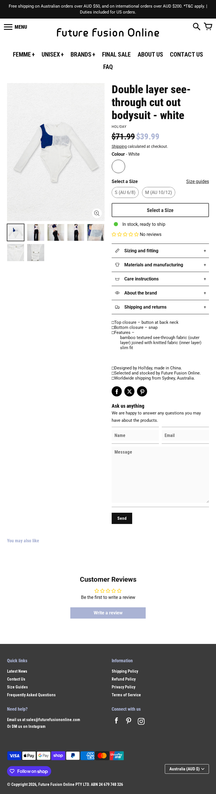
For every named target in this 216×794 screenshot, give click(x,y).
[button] (125, 234)
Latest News (17, 671)
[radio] (118, 166)
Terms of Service (126, 695)
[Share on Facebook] (117, 391)
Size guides (197, 181)
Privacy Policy (123, 687)
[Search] (196, 27)
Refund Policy (124, 679)
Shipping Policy (125, 671)
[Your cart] (208, 27)
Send (122, 518)
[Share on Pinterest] (142, 391)
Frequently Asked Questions (31, 695)
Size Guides (17, 687)
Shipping (119, 146)
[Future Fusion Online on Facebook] (116, 722)
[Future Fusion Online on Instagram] (141, 722)
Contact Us (16, 679)
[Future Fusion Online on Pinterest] (129, 722)
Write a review (108, 612)
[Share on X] (129, 391)
